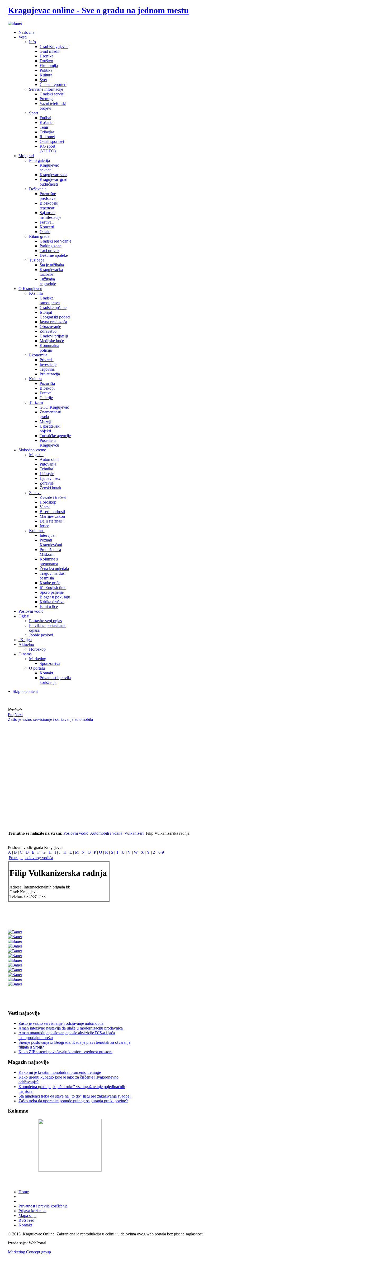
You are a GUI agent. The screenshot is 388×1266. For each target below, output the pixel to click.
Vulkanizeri (134, 833)
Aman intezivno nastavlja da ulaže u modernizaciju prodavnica (70, 1028)
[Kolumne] (70, 1170)
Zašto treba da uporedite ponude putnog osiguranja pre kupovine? (73, 1101)
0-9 (161, 852)
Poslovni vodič (75, 833)
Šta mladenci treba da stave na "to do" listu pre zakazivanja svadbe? (74, 1096)
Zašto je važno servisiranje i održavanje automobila (60, 1023)
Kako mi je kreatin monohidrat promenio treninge (59, 1072)
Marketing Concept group (29, 1252)
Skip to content (25, 691)
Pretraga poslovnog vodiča (31, 858)
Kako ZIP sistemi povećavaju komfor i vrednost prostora (65, 1052)
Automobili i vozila (106, 833)
